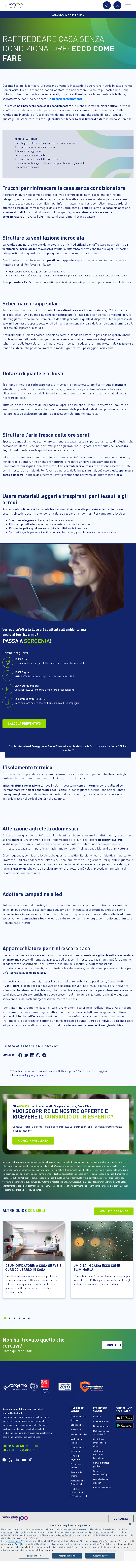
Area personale (100, 1421)
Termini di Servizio (108, 1544)
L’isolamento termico (26, 167)
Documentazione (101, 1425)
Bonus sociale (77, 1424)
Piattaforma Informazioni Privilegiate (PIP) (78, 1492)
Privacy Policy (25, 1547)
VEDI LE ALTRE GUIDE (114, 1211)
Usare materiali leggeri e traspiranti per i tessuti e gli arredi (49, 163)
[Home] (13, 4)
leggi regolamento (35, 1075)
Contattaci (114, 1345)
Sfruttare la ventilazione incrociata (34, 147)
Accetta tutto (100, 1555)
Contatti (97, 1416)
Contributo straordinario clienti (99, 1442)
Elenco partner (46, 1550)
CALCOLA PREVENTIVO (24, 723)
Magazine (25, 1450)
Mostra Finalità (67, 1555)
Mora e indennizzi (79, 1434)
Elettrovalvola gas (102, 1487)
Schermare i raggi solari (28, 151)
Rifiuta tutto (34, 1555)
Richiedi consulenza (33, 1140)
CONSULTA (121, 1518)
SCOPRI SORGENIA (13, 1446)
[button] (107, 5)
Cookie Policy (14, 1544)
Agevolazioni (76, 1429)
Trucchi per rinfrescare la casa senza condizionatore (44, 143)
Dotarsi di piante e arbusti (29, 155)
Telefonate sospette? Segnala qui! (99, 1454)
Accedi (117, 5)
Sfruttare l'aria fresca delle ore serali (36, 159)
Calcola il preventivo (68, 14)
